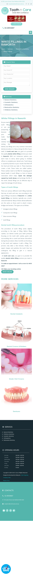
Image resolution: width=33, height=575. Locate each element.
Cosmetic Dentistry (11, 102)
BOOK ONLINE (16, 24)
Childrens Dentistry (11, 109)
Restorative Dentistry (22, 49)
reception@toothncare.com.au (16, 4)
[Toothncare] (16, 11)
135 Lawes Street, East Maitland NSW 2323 (14, 1)
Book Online (7, 271)
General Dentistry (10, 99)
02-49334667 (9, 28)
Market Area (6, 480)
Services (10, 49)
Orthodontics (9, 104)
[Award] (16, 18)
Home (3, 49)
